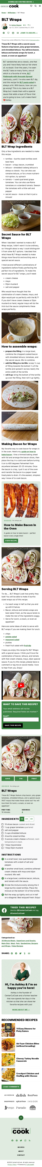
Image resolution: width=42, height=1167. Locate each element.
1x (22, 819)
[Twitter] (21, 1140)
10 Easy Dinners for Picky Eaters (26, 1030)
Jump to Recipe (27, 33)
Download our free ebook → (21, 2)
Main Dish (6, 943)
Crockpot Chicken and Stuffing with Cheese (27, 1074)
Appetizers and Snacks (26, 941)
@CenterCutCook (24, 910)
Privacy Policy (12, 1164)
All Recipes (12, 12)
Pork (18, 943)
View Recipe (11, 541)
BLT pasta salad (27, 82)
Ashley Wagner (16, 25)
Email (6, 716)
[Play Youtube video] (21, 685)
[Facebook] (12, 1140)
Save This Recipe (13, 725)
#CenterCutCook (17, 913)
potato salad (11, 637)
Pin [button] (21, 779)
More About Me (20, 1010)
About (21, 1151)
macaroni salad (12, 640)
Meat (13, 943)
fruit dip (27, 645)
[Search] (35, 6)
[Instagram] (25, 1140)
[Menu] (40, 6)
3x (31, 819)
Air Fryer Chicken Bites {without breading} (27, 1044)
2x (26, 819)
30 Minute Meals (8, 941)
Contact (21, 1155)
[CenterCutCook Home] (10, 5)
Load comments (11, 1087)
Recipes (21, 1147)
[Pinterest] (17, 1140)
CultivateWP (30, 1164)
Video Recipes (17, 946)
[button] (4, 520)
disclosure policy (34, 40)
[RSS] (29, 1140)
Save (7, 779)
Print (34, 779)
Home (4, 12)
